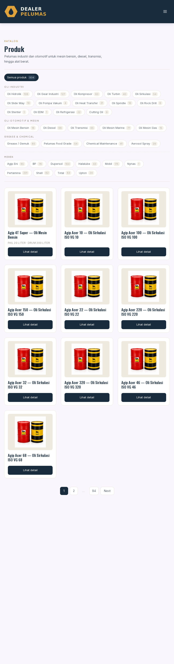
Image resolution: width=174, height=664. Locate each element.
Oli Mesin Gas (150, 127)
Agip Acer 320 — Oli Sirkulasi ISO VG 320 (86, 385)
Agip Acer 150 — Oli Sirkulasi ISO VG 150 (29, 312)
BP (37, 163)
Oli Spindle (121, 103)
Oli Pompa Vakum (52, 103)
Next (107, 491)
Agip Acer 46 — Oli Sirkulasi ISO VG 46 (142, 385)
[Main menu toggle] (165, 11)
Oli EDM (40, 112)
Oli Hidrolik (17, 94)
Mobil (111, 163)
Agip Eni (15, 163)
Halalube (87, 163)
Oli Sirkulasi (145, 94)
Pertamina (17, 173)
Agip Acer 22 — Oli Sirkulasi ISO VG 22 (85, 312)
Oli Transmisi (82, 127)
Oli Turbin (116, 94)
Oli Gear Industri (51, 94)
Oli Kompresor (86, 94)
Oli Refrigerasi (68, 112)
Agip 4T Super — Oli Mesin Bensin (27, 235)
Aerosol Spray (143, 143)
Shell (42, 173)
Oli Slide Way (18, 103)
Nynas (133, 163)
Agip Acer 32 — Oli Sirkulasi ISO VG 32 (28, 385)
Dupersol (60, 163)
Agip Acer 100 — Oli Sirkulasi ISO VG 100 (142, 235)
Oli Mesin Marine (116, 127)
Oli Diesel (52, 127)
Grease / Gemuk (21, 143)
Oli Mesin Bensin (20, 127)
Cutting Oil (98, 112)
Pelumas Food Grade (60, 143)
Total (64, 173)
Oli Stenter (16, 112)
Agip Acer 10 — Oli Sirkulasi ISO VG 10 (85, 235)
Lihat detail (30, 251)
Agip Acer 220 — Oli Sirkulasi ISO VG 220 (143, 312)
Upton (86, 173)
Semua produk (20, 77)
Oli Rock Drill (150, 103)
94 (94, 491)
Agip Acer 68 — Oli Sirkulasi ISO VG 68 (28, 457)
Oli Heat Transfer (89, 103)
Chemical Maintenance (104, 143)
